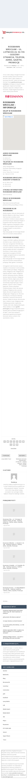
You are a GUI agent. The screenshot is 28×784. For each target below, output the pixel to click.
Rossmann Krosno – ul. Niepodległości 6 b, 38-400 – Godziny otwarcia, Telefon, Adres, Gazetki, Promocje (14, 589)
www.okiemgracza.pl (7, 777)
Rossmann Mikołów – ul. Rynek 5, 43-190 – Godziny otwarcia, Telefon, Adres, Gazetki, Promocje (13, 544)
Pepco (4, 720)
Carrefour (5, 686)
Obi (4, 716)
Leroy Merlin (6, 701)
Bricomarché (6, 682)
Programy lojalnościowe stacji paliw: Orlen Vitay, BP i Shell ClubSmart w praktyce (13, 612)
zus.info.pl (3, 775)
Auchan (5, 670)
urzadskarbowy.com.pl (13, 775)
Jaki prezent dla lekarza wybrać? (12, 617)
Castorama (6, 690)
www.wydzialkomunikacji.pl (16, 773)
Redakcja (14, 65)
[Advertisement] (14, 14)
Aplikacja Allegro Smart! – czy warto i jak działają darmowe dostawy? (13, 637)
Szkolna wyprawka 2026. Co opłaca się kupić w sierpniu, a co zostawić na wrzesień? (13, 631)
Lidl (4, 705)
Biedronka (5, 674)
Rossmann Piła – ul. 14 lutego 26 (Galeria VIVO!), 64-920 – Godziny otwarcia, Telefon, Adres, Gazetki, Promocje (13, 521)
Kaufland (5, 697)
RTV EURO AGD (7, 728)
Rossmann (9, 67)
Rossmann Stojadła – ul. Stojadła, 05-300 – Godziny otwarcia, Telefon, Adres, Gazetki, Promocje (14, 567)
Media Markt (6, 713)
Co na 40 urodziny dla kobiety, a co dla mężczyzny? (13, 625)
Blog (4, 678)
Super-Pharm (6, 736)
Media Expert (6, 709)
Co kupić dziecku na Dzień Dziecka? (12, 621)
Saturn (5, 732)
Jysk (4, 693)
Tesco (4, 739)
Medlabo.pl (23, 775)
